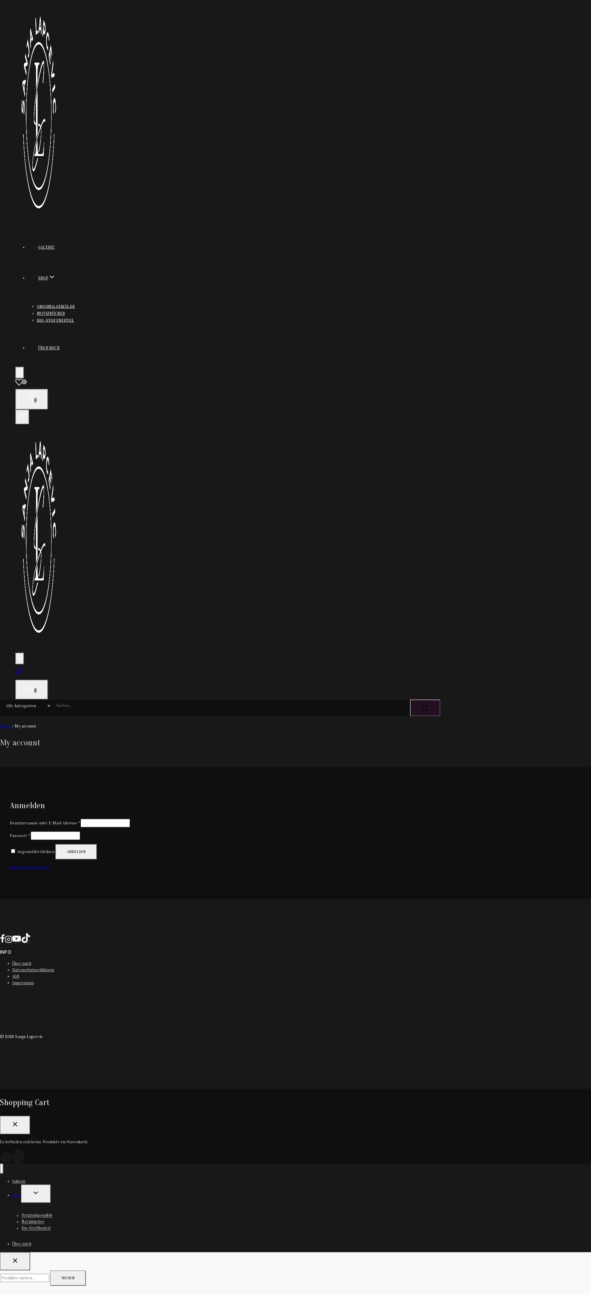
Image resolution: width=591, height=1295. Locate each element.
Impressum (23, 982)
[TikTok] (26, 941)
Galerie (46, 247)
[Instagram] (8, 941)
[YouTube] (16, 941)
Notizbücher (51, 313)
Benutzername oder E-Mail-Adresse (45, 823)
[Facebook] (2, 941)
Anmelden (76, 851)
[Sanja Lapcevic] (39, 220)
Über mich (49, 348)
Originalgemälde (56, 306)
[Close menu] (1, 1169)
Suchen (68, 1278)
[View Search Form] (19, 373)
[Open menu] (22, 417)
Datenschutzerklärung (33, 969)
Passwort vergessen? (30, 867)
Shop (16, 1195)
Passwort (20, 835)
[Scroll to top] (6, 1157)
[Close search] (15, 1261)
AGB (16, 976)
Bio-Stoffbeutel (55, 320)
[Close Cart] (15, 1125)
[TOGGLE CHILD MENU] (36, 1194)
